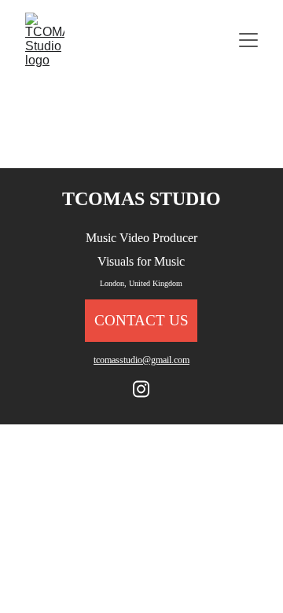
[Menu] (248, 40)
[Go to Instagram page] (141, 389)
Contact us (141, 320)
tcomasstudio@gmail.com (141, 359)
